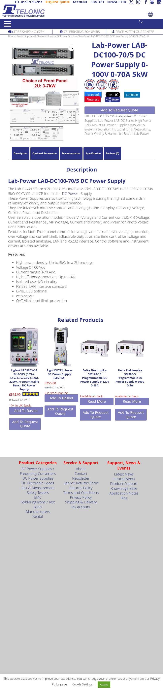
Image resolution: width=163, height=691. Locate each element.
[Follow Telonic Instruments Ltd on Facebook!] (145, 2)
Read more (97, 401)
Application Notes (124, 493)
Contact (81, 473)
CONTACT (97, 2)
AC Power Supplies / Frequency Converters (38, 471)
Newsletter (80, 478)
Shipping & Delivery (81, 502)
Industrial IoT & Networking (131, 129)
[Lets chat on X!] (131, 2)
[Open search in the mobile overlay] (149, 21)
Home (11, 36)
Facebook (93, 95)
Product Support (124, 483)
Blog (123, 497)
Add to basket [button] (26, 410)
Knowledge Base (124, 488)
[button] (71, 47)
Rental (38, 516)
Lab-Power (141, 133)
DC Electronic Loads (37, 483)
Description (20, 153)
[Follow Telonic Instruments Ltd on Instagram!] (138, 2)
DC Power (70, 193)
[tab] (20, 153)
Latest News (124, 474)
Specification (93, 153)
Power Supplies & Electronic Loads (36, 36)
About (81, 468)
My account (80, 506)
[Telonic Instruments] (81, 10)
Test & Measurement (38, 487)
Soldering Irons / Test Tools (38, 504)
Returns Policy (80, 487)
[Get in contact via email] (112, 100)
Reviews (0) (112, 153)
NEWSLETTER (116, 2)
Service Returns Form (80, 483)
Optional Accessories (44, 153)
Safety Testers (38, 492)
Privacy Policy (81, 497)
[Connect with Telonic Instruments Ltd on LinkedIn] (159, 2)
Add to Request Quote (119, 110)
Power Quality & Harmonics (103, 133)
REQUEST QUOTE (58, 2)
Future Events (124, 478)
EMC (38, 497)
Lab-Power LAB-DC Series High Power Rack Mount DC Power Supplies (117, 122)
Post (111, 95)
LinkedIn (132, 95)
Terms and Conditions (81, 492)
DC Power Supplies (67, 36)
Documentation (71, 153)
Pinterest (92, 99)
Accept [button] (104, 684)
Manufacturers (38, 511)
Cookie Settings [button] (82, 684)
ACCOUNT (80, 2)
